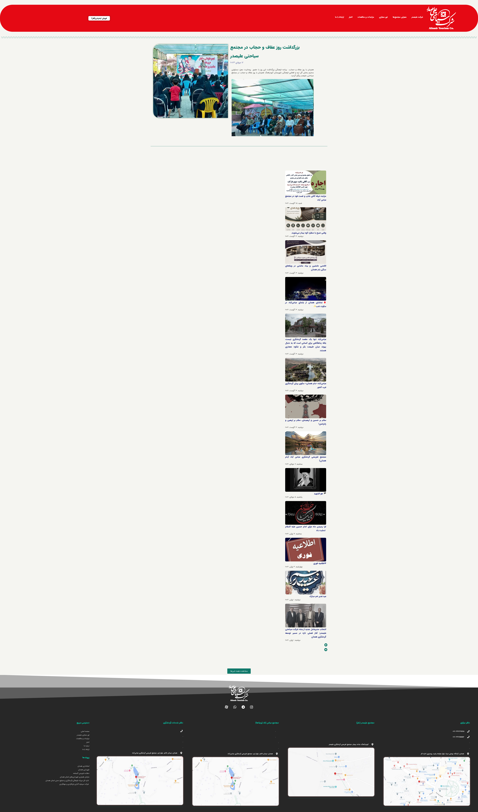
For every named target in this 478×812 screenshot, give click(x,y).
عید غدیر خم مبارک (317, 596)
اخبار (351, 17)
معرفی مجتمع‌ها (400, 17)
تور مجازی (383, 17)
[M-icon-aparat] (226, 707)
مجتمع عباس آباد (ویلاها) (267, 723)
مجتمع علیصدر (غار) (365, 723)
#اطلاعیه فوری (319, 563)
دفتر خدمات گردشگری (173, 723)
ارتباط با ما (339, 17)
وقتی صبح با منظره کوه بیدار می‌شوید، (308, 233)
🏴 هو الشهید (320, 493)
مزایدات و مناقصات (366, 17)
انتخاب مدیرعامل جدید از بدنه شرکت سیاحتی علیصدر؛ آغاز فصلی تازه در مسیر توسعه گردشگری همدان (305, 633)
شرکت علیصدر (417, 17)
